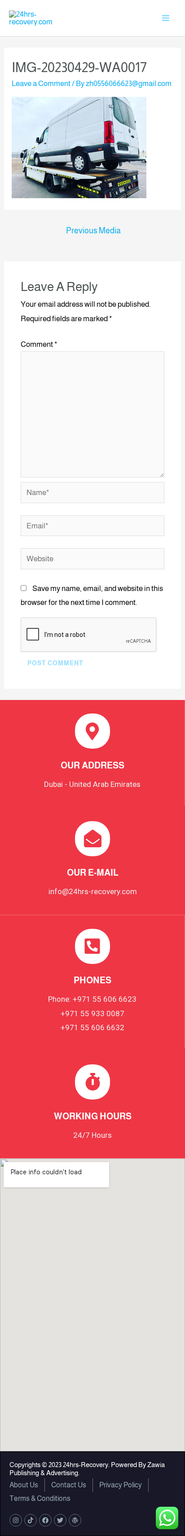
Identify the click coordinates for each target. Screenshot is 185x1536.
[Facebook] (45, 1520)
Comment (39, 344)
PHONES (92, 980)
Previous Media (93, 230)
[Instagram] (15, 1520)
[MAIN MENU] (166, 18)
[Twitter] (60, 1520)
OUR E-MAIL (93, 872)
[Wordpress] (75, 1520)
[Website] (93, 560)
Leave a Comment (41, 83)
